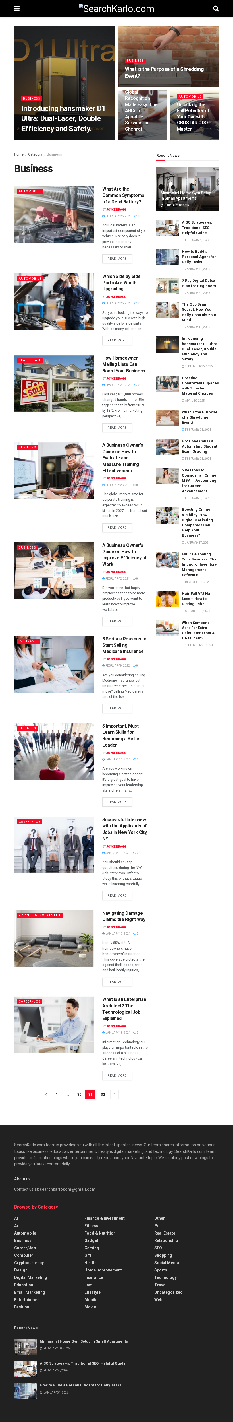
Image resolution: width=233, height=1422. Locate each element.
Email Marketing (29, 1292)
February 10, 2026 (176, 205)
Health (90, 1262)
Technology (165, 1277)
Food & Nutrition (100, 1233)
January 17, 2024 (197, 542)
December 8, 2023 (197, 582)
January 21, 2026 (197, 292)
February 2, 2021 (117, 485)
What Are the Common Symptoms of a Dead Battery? (123, 195)
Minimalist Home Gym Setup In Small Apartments (84, 1341)
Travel (160, 1285)
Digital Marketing (30, 1277)
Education (23, 1285)
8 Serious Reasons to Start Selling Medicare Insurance (124, 645)
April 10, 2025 (194, 400)
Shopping (163, 1255)
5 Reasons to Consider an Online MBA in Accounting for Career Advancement (199, 480)
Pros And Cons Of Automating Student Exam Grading (199, 446)
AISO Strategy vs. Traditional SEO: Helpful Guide (197, 227)
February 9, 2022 (117, 665)
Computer (23, 1255)
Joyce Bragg (116, 209)
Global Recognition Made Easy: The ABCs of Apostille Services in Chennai (141, 110)
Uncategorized (168, 1292)
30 (79, 1094)
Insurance (29, 641)
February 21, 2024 (141, 86)
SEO (158, 1248)
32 (103, 1094)
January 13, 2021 (117, 933)
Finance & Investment (40, 915)
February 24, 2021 (118, 384)
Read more (117, 259)
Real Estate (30, 360)
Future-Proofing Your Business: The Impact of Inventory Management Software (199, 564)
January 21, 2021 (117, 759)
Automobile (190, 96)
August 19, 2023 (139, 139)
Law (88, 1285)
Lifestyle (92, 1292)
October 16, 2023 (197, 611)
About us (22, 1179)
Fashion (21, 1307)
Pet (157, 1225)
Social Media (166, 1262)
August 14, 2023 (191, 139)
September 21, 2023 (198, 645)
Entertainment (27, 1299)
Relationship (166, 1240)
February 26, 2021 (118, 216)
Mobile (90, 1299)
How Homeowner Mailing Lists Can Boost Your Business (123, 364)
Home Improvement (103, 1270)
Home (19, 154)
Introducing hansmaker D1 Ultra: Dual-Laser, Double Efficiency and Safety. (63, 118)
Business (31, 98)
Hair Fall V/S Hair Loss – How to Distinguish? (197, 599)
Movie (90, 1307)
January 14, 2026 (197, 327)
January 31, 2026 (197, 269)
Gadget (91, 1240)
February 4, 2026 (196, 240)
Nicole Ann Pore (38, 139)
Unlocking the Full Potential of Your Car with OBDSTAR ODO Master (193, 117)
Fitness (91, 1225)
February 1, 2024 (196, 498)
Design (21, 1270)
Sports (160, 1270)
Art (17, 1225)
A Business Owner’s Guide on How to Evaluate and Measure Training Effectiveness (122, 457)
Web (158, 1299)
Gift (87, 1255)
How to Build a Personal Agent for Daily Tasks (199, 256)
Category (35, 154)
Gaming (91, 1248)
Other (159, 1218)
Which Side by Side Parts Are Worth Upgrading (121, 283)
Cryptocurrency (29, 1262)
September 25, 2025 (70, 139)
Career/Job (30, 822)
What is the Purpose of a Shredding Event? (199, 417)
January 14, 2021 (117, 852)
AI (16, 1218)
